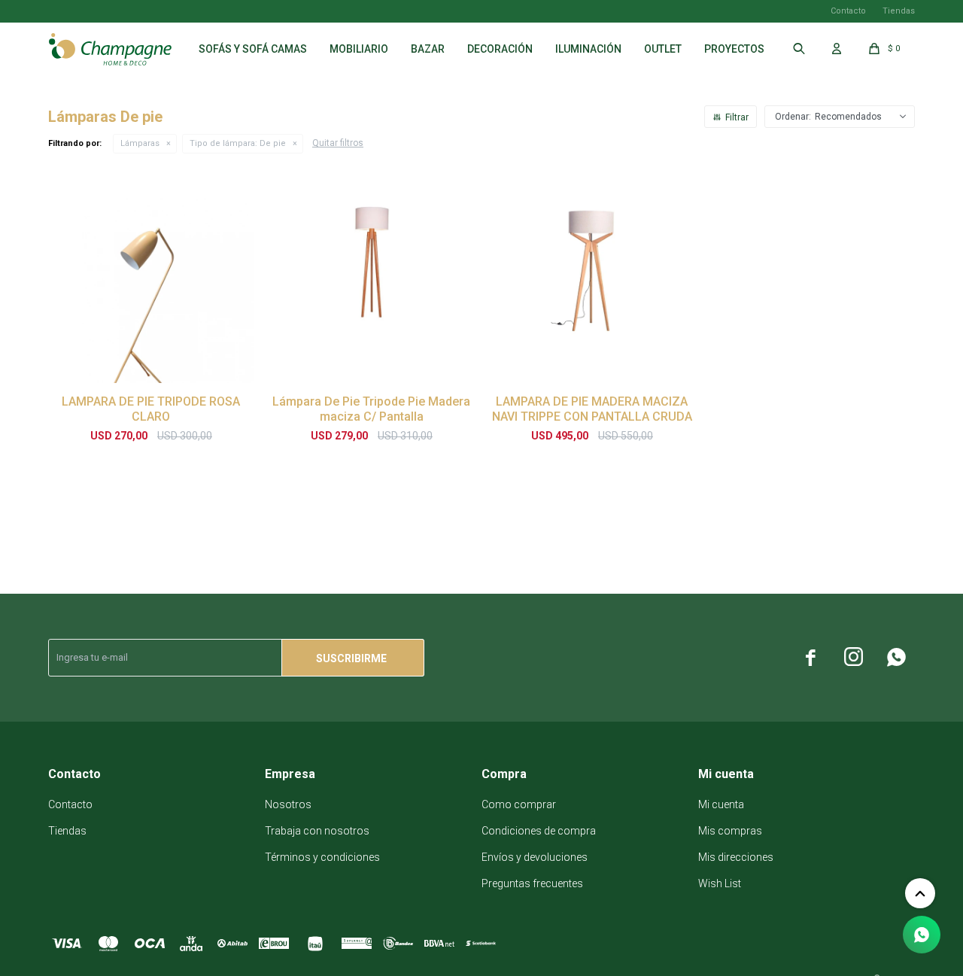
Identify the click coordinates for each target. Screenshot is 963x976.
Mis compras (730, 831)
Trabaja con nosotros (317, 831)
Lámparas (139, 143)
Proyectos (734, 49)
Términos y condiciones (322, 857)
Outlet (663, 49)
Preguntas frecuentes (532, 883)
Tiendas (898, 11)
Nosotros (288, 804)
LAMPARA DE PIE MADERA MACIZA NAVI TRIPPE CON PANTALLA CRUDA (592, 409)
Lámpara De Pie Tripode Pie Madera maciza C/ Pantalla (371, 409)
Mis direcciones (735, 857)
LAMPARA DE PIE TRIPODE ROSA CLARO (151, 409)
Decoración (500, 49)
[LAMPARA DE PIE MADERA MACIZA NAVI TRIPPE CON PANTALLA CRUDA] (591, 280)
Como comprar (519, 804)
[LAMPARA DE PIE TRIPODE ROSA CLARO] (151, 280)
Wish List (719, 883)
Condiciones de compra (539, 831)
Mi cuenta (721, 804)
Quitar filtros (337, 143)
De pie (238, 143)
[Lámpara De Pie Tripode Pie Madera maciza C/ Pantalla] (371, 280)
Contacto (848, 11)
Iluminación (588, 49)
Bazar (428, 49)
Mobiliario (359, 49)
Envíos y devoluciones (535, 857)
